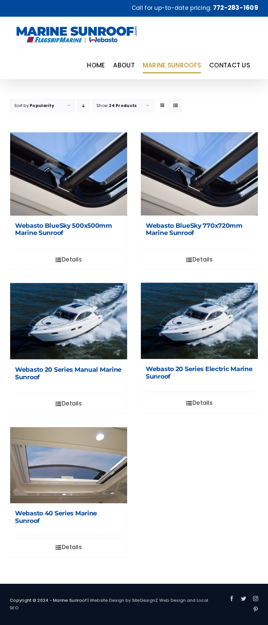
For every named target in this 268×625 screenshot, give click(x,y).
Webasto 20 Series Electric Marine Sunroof (199, 372)
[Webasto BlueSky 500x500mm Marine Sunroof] (68, 174)
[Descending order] (83, 105)
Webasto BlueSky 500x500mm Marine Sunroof (63, 229)
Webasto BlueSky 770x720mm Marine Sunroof (194, 229)
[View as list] (175, 105)
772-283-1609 (235, 7)
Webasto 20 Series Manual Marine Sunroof (68, 373)
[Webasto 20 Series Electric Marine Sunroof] (199, 321)
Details (72, 259)
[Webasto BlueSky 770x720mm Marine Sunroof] (199, 174)
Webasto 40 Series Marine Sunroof (56, 517)
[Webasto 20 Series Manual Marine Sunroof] (68, 321)
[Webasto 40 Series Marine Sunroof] (68, 465)
